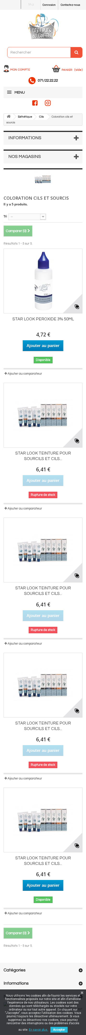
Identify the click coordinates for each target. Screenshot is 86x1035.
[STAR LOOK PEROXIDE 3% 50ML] (43, 281)
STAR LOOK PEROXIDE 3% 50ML (43, 319)
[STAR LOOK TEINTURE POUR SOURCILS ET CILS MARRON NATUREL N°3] (43, 685)
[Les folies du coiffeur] (43, 26)
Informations (24, 138)
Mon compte (20, 69)
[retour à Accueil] (8, 117)
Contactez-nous (70, 5)
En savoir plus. (38, 1029)
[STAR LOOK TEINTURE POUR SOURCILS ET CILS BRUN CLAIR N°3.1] (43, 820)
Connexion (49, 5)
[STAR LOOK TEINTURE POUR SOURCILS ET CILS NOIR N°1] (43, 415)
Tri (5, 216)
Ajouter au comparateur (25, 373)
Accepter (59, 1029)
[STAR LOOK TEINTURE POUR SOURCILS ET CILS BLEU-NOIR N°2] (43, 550)
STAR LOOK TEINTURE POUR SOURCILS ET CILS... (43, 456)
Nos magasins (24, 156)
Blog (30, 4)
